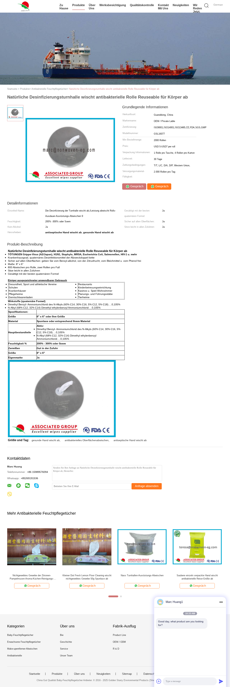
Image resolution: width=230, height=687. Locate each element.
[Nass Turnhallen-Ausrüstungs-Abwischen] (142, 546)
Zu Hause (63, 7)
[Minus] (221, 602)
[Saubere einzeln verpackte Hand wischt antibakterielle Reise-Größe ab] (197, 546)
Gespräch (136, 186)
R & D (116, 648)
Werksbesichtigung (112, 5)
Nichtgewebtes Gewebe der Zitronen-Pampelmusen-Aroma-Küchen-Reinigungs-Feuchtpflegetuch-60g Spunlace (32, 577)
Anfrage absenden (146, 486)
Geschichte (66, 642)
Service (64, 648)
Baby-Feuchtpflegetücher (20, 635)
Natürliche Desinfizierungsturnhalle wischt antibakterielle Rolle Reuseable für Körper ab (114, 89)
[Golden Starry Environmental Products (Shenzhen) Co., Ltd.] (24, 6)
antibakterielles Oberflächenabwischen (87, 440)
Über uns (92, 7)
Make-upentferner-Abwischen (22, 648)
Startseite (34, 674)
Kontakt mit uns (163, 7)
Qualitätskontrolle (142, 5)
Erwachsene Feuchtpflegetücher (24, 642)
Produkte (78, 5)
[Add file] (158, 681)
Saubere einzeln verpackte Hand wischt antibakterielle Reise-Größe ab (197, 577)
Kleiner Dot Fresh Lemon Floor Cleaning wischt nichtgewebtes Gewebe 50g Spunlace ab (87, 577)
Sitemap (127, 674)
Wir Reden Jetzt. (197, 8)
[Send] (221, 681)
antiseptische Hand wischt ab (130, 440)
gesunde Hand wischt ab (46, 440)
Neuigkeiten (181, 5)
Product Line (119, 635)
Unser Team (66, 655)
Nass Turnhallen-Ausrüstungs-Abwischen (142, 575)
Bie (61, 635)
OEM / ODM (119, 642)
